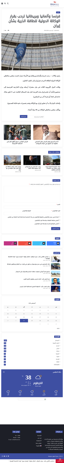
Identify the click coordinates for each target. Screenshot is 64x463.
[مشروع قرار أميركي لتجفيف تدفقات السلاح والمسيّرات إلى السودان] (55, 274)
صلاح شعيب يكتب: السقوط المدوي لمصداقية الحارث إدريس (35, 286)
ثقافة (57, 362)
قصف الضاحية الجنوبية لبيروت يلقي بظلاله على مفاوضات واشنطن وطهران (52, 168)
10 (40, 314)
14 (7, 314)
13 (15, 314)
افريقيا (57, 354)
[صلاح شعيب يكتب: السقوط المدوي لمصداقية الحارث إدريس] (55, 289)
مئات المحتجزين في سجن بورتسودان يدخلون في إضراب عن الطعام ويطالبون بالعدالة (28, 264)
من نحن (39, 438)
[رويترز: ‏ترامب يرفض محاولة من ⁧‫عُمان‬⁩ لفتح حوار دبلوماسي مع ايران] (12, 160)
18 (32, 317)
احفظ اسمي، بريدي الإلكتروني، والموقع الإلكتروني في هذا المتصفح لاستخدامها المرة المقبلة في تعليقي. (33, 217)
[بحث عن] (5, 4)
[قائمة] (2, 4)
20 (15, 317)
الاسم (58, 204)
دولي (58, 12)
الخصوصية (38, 441)
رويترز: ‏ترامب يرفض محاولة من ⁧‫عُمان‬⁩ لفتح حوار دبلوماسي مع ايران (13, 168)
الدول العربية (56, 343)
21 (7, 317)
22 (56, 321)
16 (48, 317)
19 (23, 317)
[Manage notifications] (60, 459)
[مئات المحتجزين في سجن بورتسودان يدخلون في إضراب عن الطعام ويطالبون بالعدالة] (55, 266)
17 (40, 317)
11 (32, 314)
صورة (57, 356)
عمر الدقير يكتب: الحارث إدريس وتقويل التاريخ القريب (36, 279)
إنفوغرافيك (56, 364)
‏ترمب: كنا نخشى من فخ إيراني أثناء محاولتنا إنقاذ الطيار (33, 167)
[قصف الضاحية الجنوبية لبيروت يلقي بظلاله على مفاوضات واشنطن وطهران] (51, 160)
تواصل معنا (38, 443)
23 (48, 321)
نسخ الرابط (23, 116)
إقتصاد (57, 359)
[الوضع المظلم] (8, 4)
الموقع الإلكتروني (26, 211)
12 (23, 314)
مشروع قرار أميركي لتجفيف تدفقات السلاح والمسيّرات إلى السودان (33, 271)
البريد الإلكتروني (56, 211)
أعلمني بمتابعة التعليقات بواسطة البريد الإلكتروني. (47, 220)
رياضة (57, 351)
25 (32, 321)
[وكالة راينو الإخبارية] (55, 3)
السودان (57, 340)
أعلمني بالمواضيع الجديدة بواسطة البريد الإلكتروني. (46, 224)
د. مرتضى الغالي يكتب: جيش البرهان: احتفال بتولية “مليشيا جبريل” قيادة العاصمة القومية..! (29, 258)
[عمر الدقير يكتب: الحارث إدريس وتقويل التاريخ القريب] (55, 281)
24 (40, 321)
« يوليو (58, 328)
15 (56, 317)
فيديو (57, 346)
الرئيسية (39, 435)
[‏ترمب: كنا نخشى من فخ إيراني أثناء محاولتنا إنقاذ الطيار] (31, 160)
